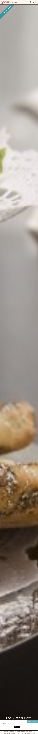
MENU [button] (35, 2)
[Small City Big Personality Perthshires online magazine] (9, 3)
